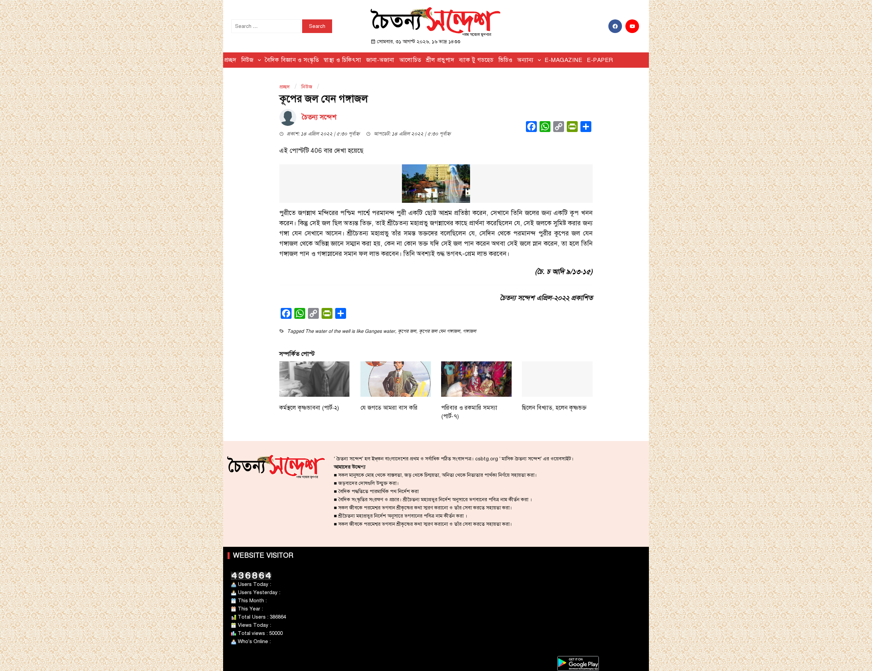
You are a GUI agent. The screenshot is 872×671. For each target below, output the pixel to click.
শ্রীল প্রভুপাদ (440, 60)
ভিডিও (505, 60)
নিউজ (247, 60)
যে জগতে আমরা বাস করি (389, 407)
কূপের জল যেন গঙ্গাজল (439, 331)
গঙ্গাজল (469, 331)
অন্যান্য (525, 60)
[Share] (586, 127)
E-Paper (600, 60)
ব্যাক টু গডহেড (476, 60)
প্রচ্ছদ (230, 60)
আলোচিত (410, 60)
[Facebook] (531, 127)
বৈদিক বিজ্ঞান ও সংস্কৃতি (292, 60)
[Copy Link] (558, 127)
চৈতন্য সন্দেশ (319, 117)
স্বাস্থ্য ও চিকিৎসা (342, 60)
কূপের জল (407, 331)
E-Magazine (563, 60)
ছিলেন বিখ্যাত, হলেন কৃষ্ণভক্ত (554, 407)
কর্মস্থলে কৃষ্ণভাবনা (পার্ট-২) (309, 407)
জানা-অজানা (380, 60)
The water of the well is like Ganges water (350, 331)
